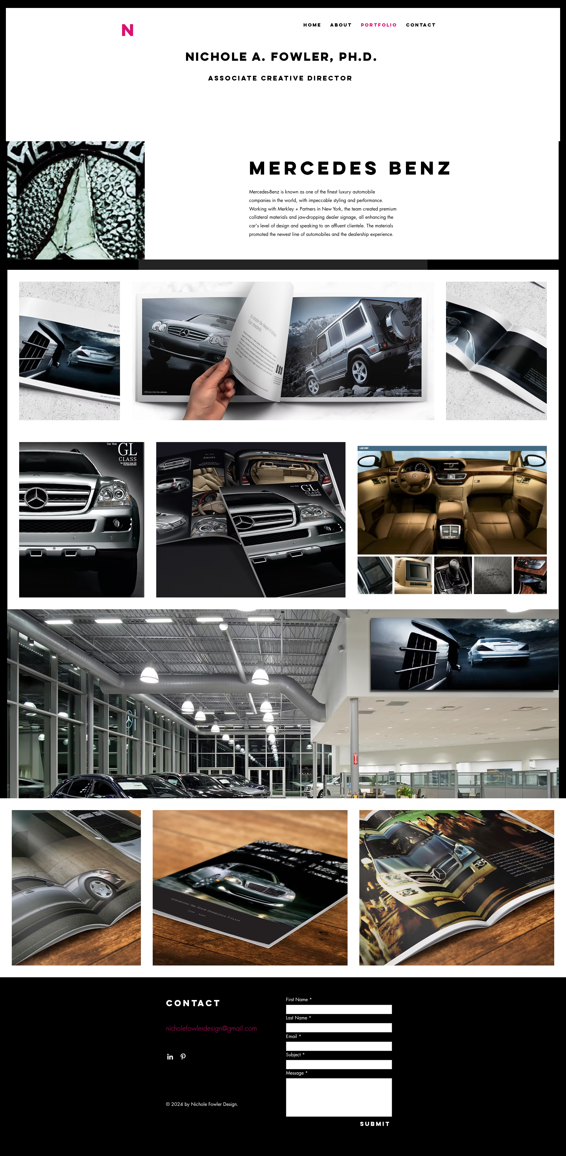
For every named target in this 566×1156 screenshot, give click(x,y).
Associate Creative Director (280, 78)
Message (295, 1073)
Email (291, 1036)
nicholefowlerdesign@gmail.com (211, 1028)
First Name (297, 999)
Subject (293, 1054)
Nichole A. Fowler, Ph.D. (281, 56)
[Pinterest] (183, 1056)
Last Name (296, 1018)
